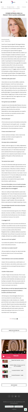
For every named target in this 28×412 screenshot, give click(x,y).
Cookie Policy (19, 406)
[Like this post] (11, 318)
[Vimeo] (19, 396)
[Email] (16, 396)
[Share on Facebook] (12, 318)
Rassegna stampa (10, 7)
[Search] (26, 2)
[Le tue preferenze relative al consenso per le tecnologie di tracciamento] (25, 409)
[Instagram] (12, 396)
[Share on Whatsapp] (15, 318)
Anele (18, 7)
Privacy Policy (9, 406)
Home (2, 7)
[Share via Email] (17, 318)
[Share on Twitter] (14, 318)
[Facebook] (9, 396)
